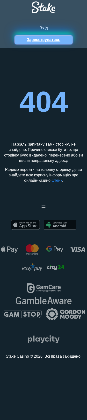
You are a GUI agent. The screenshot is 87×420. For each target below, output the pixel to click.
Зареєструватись (43, 40)
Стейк (56, 180)
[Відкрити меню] (43, 17)
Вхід (43, 28)
